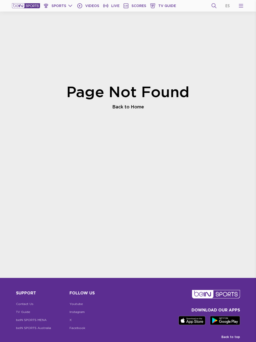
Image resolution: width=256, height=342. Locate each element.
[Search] (214, 6)
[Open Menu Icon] (241, 6)
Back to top (231, 336)
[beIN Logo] (26, 5)
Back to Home (128, 106)
